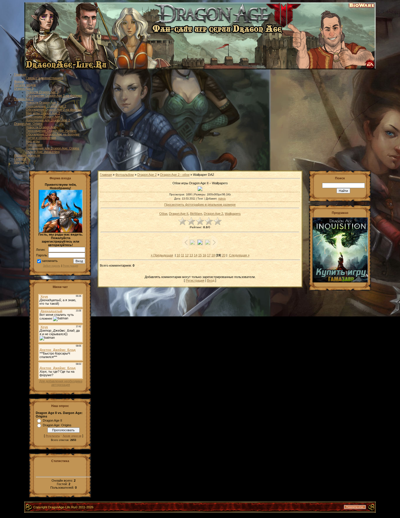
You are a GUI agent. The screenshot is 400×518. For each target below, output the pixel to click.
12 (187, 255)
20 (223, 255)
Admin (222, 198)
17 (209, 255)
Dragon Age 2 (23, 99)
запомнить (50, 261)
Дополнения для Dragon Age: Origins (52, 148)
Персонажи (34, 144)
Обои (163, 213)
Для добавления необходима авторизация (60, 382)
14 (195, 255)
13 (191, 255)
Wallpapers (233, 213)
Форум (19, 81)
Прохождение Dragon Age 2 (46, 106)
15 (200, 255)
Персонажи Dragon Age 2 (44, 116)
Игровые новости (27, 155)
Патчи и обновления (41, 137)
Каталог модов (25, 85)
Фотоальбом (124, 174)
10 (178, 255)
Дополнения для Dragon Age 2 (48, 120)
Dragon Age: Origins (28, 123)
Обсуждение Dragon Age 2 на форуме (54, 109)
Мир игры (33, 141)
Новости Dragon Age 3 (42, 92)
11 (182, 255)
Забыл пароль (51, 265)
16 (204, 255)
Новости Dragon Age (41, 127)
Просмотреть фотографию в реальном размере (200, 204)
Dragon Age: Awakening (42, 152)
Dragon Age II (52, 420)
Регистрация (70, 265)
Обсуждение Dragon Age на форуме (52, 134)
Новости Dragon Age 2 (42, 102)
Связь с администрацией (44, 78)
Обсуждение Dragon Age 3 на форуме (54, 95)
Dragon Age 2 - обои (174, 174)
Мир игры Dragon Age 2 (43, 113)
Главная (20, 74)
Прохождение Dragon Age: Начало (51, 130)
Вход (210, 280)
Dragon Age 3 (23, 88)
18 (213, 255)
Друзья (19, 162)
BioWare (196, 213)
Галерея (20, 159)
